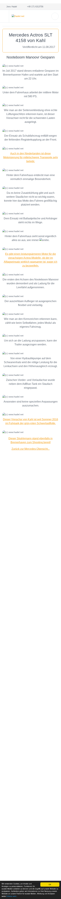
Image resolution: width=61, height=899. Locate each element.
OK (50, 884)
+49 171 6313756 (34, 6)
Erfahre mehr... (12, 896)
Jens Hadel (11, 6)
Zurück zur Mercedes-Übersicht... (31, 448)
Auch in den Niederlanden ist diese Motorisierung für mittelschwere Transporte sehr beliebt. (30, 157)
